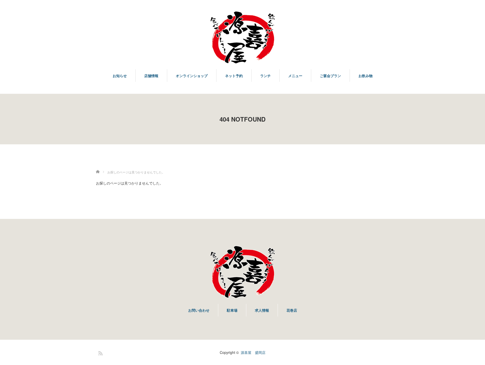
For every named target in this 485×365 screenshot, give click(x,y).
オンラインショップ (192, 75)
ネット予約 (234, 75)
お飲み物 (365, 75)
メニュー (295, 75)
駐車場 (232, 310)
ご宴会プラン (330, 75)
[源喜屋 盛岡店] (242, 37)
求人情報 (262, 310)
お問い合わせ (198, 310)
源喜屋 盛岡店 (253, 352)
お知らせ (120, 75)
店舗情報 (151, 75)
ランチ (265, 75)
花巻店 (291, 310)
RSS (100, 352)
